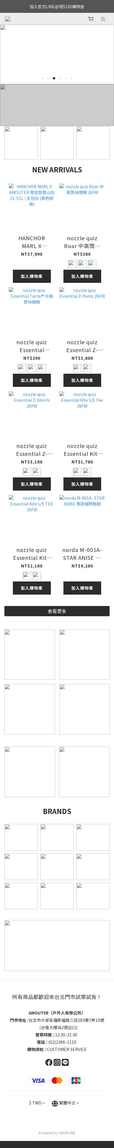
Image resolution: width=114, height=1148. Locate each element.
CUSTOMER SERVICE (67, 1049)
